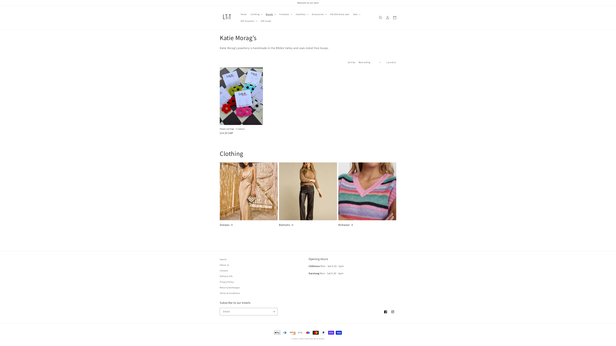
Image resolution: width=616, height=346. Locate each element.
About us (224, 265)
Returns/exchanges (230, 287)
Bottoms (284, 225)
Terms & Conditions (230, 293)
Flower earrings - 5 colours (232, 129)
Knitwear (344, 225)
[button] (256, 14)
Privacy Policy (227, 281)
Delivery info (226, 276)
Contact (224, 270)
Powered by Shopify (317, 339)
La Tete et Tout (303, 339)
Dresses (224, 225)
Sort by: (351, 62)
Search (223, 259)
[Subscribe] (273, 311)
